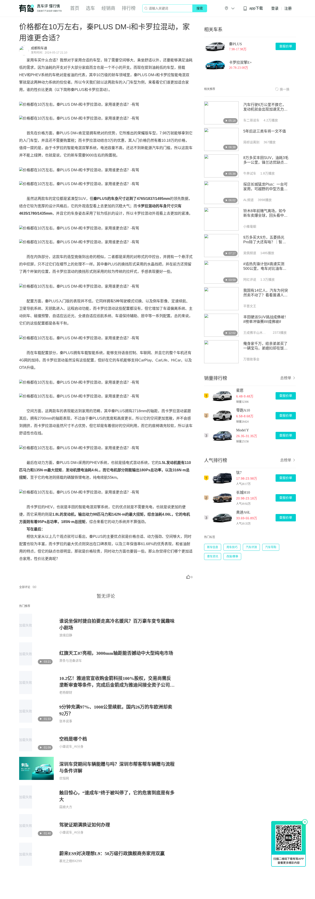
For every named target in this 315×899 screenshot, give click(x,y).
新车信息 (212, 547)
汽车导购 (270, 547)
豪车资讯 (212, 556)
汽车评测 (251, 547)
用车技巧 (232, 547)
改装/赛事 (232, 556)
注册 (288, 8)
